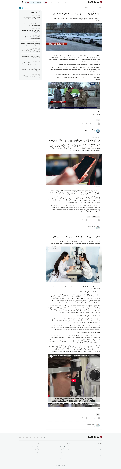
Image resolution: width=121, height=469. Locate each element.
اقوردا (97, 8)
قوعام (98, 120)
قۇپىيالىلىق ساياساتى (65, 449)
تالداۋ (48, 2)
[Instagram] (98, 124)
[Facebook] (86, 124)
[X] (83, 124)
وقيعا (90, 8)
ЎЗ (25, 2)
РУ (35, 2)
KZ (40, 2)
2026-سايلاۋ (85, 8)
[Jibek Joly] (27, 8)
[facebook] (37, 437)
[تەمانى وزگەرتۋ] (45, 2)
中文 (31, 2)
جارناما (37, 452)
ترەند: (100, 8)
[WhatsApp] (94, 124)
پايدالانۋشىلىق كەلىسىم (65, 446)
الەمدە (100, 458)
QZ (38, 2)
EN (33, 2)
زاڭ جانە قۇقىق (95, 217)
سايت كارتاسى (35, 446)
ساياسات (100, 449)
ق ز (28, 2)
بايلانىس (37, 449)
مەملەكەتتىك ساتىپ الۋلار (64, 458)
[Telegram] (90, 124)
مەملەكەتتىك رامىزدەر (65, 452)
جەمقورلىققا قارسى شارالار (65, 455)
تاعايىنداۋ (93, 8)
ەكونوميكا (100, 455)
